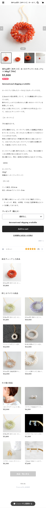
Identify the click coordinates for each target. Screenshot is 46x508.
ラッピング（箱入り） (11, 211)
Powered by (20, 487)
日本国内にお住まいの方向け (23, 235)
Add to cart (23, 229)
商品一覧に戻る (23, 474)
